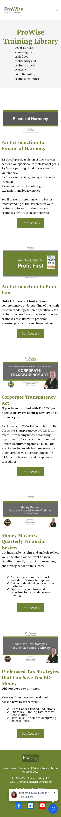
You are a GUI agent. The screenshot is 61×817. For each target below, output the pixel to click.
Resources (25, 768)
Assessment (10, 768)
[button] (56, 10)
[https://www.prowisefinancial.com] (30, 758)
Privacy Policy (40, 768)
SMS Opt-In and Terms (29, 788)
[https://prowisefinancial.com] (13, 10)
